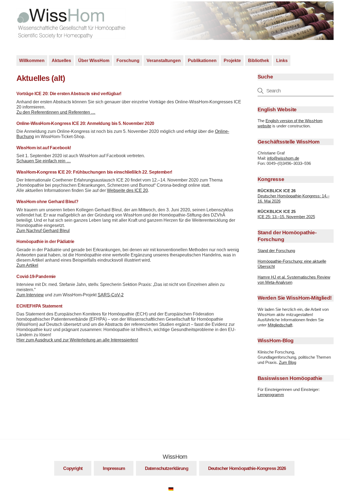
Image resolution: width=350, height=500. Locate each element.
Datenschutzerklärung (166, 468)
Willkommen (32, 60)
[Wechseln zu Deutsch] (173, 488)
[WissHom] (71, 36)
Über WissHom (93, 60)
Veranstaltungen (164, 60)
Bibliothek (258, 60)
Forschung (127, 60)
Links (282, 60)
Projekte (232, 60)
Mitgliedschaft (280, 325)
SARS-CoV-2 (111, 295)
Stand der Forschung (276, 250)
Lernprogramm (271, 394)
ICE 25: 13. (268, 216)
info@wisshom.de (283, 158)
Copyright (73, 468)
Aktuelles (61, 60)
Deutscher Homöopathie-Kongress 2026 (247, 468)
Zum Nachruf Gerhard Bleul (43, 230)
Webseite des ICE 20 (127, 190)
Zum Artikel (27, 265)
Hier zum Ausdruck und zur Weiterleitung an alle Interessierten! (77, 340)
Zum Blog (287, 362)
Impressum (114, 468)
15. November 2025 (297, 216)
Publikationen (202, 60)
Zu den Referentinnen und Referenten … (55, 112)
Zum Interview (30, 295)
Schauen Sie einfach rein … (43, 161)
